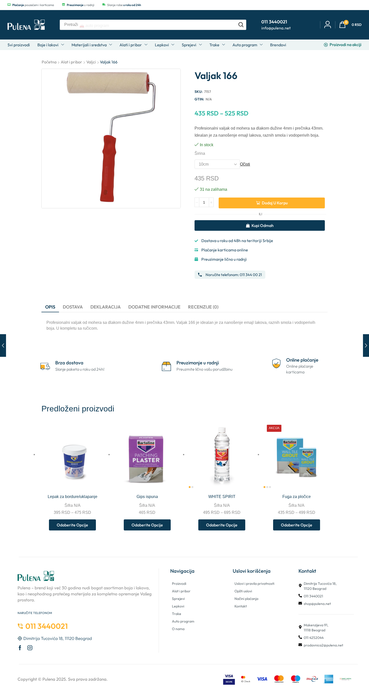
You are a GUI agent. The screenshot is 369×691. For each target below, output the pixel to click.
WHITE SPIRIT (221, 496)
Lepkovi (178, 606)
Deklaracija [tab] (105, 307)
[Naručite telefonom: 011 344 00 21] (200, 275)
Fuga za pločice (296, 496)
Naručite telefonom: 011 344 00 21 (234, 274)
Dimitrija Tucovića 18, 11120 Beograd (320, 586)
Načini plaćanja (246, 598)
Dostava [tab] (73, 307)
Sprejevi (178, 598)
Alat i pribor (71, 61)
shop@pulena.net (317, 603)
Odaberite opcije (97, 479)
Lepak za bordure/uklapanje (72, 496)
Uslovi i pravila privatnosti (254, 583)
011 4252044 (314, 637)
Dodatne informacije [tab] (154, 307)
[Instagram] (29, 647)
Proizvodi (179, 583)
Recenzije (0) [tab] (203, 307)
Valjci (91, 61)
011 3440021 (313, 596)
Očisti (245, 164)
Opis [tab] (50, 307)
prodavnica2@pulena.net (323, 645)
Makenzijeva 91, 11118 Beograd (316, 627)
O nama (178, 629)
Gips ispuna (147, 496)
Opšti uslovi (243, 591)
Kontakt (240, 606)
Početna (49, 61)
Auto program (183, 621)
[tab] (50, 307)
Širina (200, 153)
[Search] (241, 25)
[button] (350, 24)
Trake (176, 613)
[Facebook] (20, 647)
